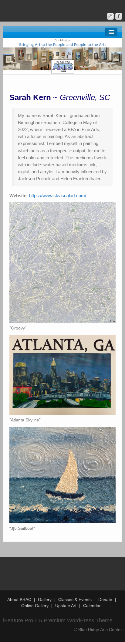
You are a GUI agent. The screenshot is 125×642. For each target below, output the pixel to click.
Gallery (45, 599)
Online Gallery (35, 605)
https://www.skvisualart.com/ (57, 195)
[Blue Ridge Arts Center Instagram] (110, 16)
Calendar (92, 605)
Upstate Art (65, 605)
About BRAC (19, 599)
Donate (105, 599)
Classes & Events (75, 599)
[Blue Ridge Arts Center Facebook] (118, 16)
